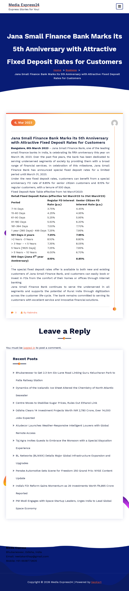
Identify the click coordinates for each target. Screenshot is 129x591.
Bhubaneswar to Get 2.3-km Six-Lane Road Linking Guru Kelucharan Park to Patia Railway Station (65, 376)
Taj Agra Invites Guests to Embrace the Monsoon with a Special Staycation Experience (64, 444)
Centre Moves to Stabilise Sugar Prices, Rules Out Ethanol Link (56, 402)
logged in (29, 347)
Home (57, 70)
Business (71, 70)
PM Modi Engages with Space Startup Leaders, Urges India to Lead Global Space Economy (63, 504)
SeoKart (96, 582)
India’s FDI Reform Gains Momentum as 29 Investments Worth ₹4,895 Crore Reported (65, 489)
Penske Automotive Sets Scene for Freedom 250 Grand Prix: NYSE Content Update (64, 474)
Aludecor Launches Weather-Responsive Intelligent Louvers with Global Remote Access (62, 429)
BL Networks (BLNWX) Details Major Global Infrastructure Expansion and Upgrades (63, 459)
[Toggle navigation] (119, 6)
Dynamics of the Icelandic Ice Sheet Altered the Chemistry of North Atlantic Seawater (65, 391)
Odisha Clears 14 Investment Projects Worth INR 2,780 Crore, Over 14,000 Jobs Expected (63, 414)
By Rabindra (30, 312)
